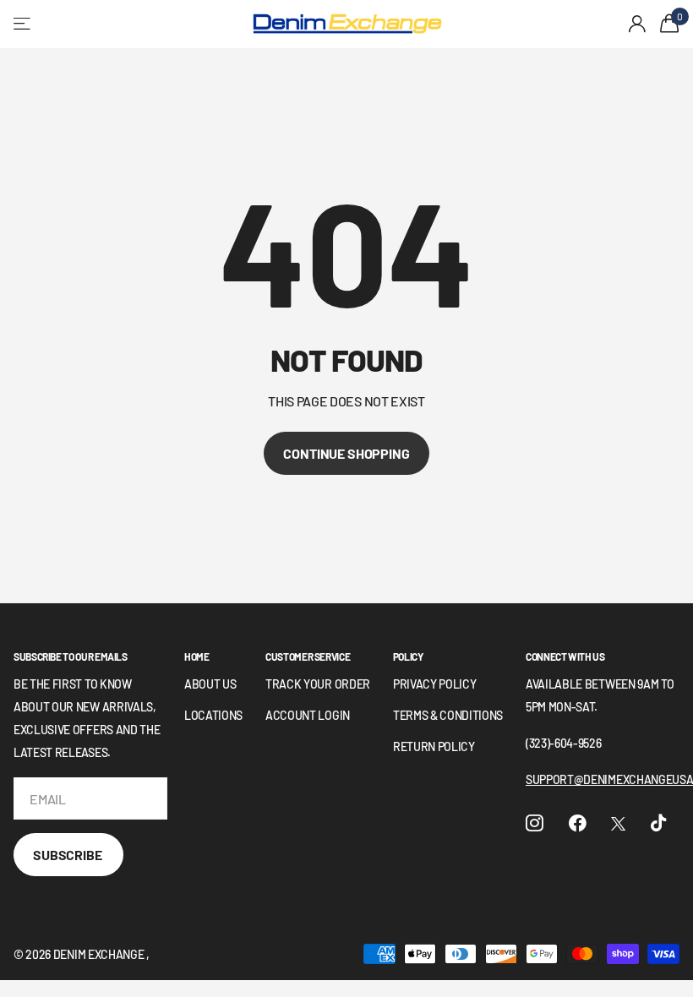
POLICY (408, 656)
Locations (213, 715)
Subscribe (68, 855)
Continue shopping (346, 453)
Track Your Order (317, 684)
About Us (210, 684)
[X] (618, 824)
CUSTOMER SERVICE (307, 656)
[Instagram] (534, 823)
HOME (197, 656)
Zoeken (219, 24)
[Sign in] (638, 24)
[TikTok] (658, 823)
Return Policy (434, 746)
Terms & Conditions (448, 715)
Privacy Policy (435, 684)
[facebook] (578, 823)
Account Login (307, 715)
